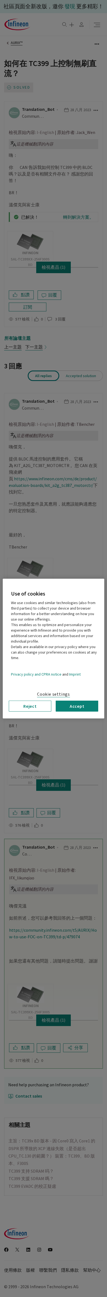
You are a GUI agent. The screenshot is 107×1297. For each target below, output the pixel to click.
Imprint (75, 674)
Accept (77, 706)
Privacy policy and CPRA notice (36, 674)
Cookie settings (53, 694)
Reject (30, 706)
